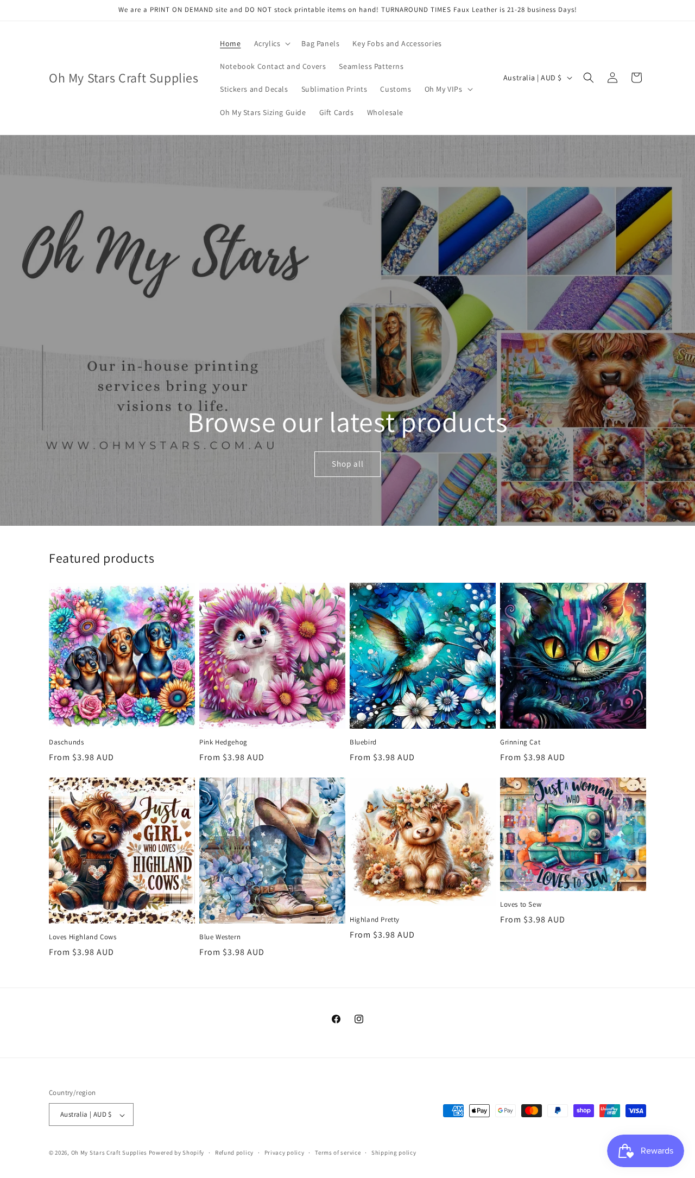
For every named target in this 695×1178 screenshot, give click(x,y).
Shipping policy (393, 1152)
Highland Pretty (375, 919)
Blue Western (220, 937)
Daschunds (66, 742)
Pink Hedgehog (223, 742)
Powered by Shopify (177, 1153)
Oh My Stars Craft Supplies (109, 1153)
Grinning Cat (520, 742)
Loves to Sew (520, 904)
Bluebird (363, 742)
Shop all (347, 464)
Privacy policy (284, 1152)
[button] (271, 43)
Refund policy (234, 1152)
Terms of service (338, 1152)
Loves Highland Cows (82, 937)
